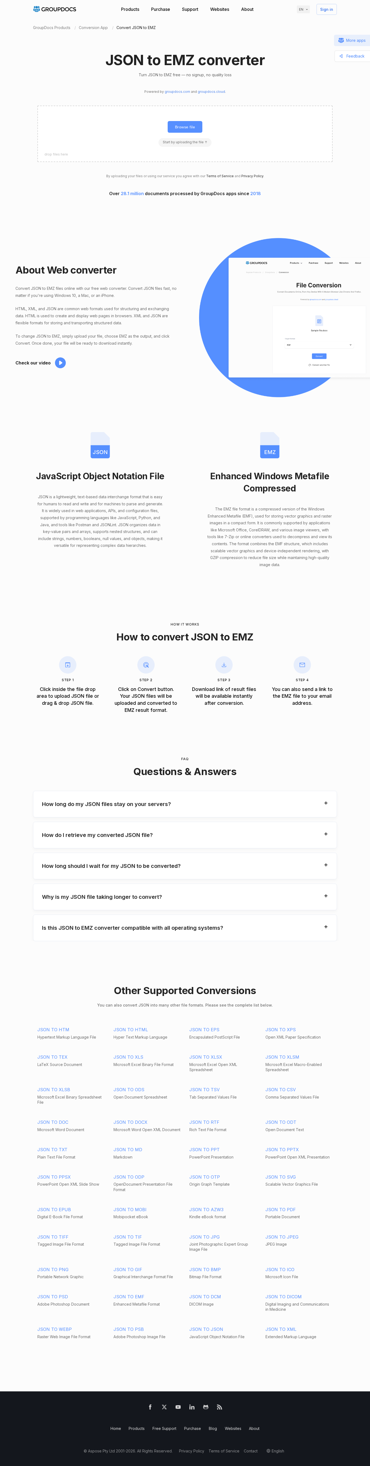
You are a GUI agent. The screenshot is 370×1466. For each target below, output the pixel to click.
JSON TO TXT (52, 1149)
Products (130, 9)
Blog (213, 1428)
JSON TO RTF (204, 1122)
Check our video (33, 363)
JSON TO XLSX (205, 1057)
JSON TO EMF (128, 1296)
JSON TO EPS (204, 1029)
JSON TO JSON (206, 1329)
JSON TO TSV (204, 1089)
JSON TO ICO (279, 1269)
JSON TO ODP (128, 1177)
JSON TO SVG (280, 1177)
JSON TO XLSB (53, 1089)
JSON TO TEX (52, 1057)
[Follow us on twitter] (164, 1408)
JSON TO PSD (52, 1296)
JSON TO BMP (205, 1269)
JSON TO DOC (52, 1122)
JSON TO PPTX (282, 1149)
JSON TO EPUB (54, 1209)
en (301, 9)
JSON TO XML (280, 1329)
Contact (251, 1451)
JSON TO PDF (280, 1209)
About (247, 9)
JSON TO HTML (130, 1029)
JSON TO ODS (128, 1089)
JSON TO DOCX (130, 1122)
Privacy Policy (252, 176)
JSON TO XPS (280, 1029)
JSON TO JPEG (281, 1237)
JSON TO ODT (280, 1122)
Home (116, 1428)
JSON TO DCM (205, 1296)
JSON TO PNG (53, 1269)
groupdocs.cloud (211, 92)
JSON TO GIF (127, 1269)
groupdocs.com (177, 92)
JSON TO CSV (280, 1089)
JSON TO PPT (204, 1149)
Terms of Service (220, 176)
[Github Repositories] (205, 1408)
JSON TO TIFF (53, 1237)
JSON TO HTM (53, 1029)
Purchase (160, 9)
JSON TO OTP (204, 1177)
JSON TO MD (127, 1149)
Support (190, 9)
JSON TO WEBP (54, 1329)
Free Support (164, 1428)
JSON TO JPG (204, 1237)
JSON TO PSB (128, 1329)
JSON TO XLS (128, 1057)
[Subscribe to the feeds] (219, 1408)
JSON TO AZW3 (206, 1209)
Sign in (326, 9)
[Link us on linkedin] (191, 1408)
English (278, 1451)
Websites (219, 9)
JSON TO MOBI (130, 1209)
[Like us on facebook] (150, 1408)
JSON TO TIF (127, 1237)
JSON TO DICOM (283, 1296)
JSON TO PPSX (54, 1177)
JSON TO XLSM (282, 1057)
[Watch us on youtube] (178, 1408)
